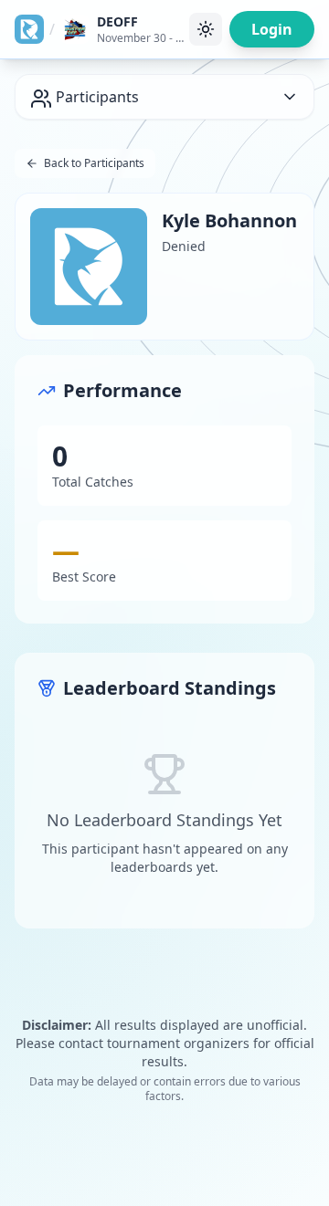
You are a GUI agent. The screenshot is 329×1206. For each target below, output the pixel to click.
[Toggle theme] (205, 29)
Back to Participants (94, 163)
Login (271, 29)
